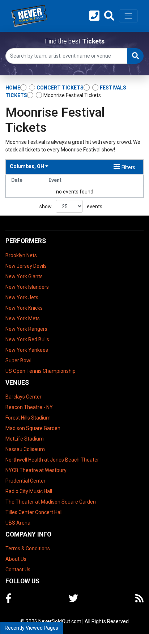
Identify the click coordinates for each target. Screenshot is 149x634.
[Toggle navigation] (128, 15)
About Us (15, 559)
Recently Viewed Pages (31, 628)
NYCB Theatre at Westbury (36, 470)
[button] (109, 16)
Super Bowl (18, 360)
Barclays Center (23, 397)
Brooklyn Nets (21, 255)
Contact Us (17, 569)
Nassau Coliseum (25, 449)
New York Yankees (26, 350)
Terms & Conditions (27, 548)
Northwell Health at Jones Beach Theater (52, 460)
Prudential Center (25, 481)
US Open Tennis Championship (40, 371)
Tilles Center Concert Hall (34, 512)
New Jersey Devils (26, 266)
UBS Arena (17, 523)
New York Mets (22, 318)
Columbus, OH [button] (27, 166)
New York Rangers (26, 329)
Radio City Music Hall (28, 491)
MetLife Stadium (24, 439)
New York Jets (21, 297)
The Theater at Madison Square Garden (50, 502)
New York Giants (24, 276)
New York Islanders (27, 287)
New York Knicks (24, 308)
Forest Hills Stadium (28, 418)
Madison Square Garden (32, 428)
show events (70, 206)
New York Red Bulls (27, 339)
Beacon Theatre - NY (29, 407)
